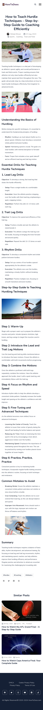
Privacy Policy (15, 685)
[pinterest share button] (19, 581)
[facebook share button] (4, 581)
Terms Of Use (30, 685)
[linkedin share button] (14, 581)
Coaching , (19, 37)
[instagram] (18, 692)
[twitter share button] (9, 581)
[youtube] (25, 692)
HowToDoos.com (34, 700)
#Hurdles (6, 575)
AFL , (23, 624)
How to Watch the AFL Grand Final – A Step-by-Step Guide (21, 628)
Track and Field (29, 37)
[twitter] (11, 692)
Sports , (12, 37)
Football (29, 624)
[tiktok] (38, 692)
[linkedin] (31, 692)
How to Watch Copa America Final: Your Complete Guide (21, 662)
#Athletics (29, 575)
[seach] (35, 4)
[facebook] (5, 692)
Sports (17, 657)
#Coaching (17, 575)
